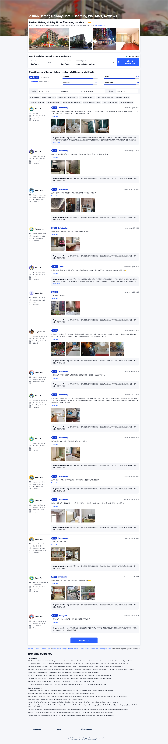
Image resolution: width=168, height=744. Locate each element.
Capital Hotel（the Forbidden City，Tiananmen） (95, 678)
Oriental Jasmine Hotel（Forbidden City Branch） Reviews (46, 693)
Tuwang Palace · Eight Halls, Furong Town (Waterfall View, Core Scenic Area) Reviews (55, 696)
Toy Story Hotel (77, 681)
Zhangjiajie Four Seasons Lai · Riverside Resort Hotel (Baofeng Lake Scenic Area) (53, 678)
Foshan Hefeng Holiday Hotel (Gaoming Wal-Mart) (95, 648)
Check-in (33, 61)
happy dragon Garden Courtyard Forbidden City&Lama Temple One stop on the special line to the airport (61, 675)
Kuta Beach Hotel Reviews (79, 661)
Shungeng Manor (89, 681)
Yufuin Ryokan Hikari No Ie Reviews (60, 672)
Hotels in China (45, 648)
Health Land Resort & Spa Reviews (80, 669)
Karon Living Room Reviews (119, 664)
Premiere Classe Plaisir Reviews (99, 661)
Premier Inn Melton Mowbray (97, 684)
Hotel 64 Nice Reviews (100, 669)
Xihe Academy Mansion (103, 675)
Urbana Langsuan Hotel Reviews (83, 666)
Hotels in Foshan (73, 648)
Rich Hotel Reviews (34, 664)
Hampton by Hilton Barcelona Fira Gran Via (41, 681)
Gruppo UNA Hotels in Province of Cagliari (54, 699)
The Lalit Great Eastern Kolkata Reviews (121, 669)
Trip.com (30, 648)
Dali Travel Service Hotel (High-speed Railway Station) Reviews (48, 669)
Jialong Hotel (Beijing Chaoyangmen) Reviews (80, 693)
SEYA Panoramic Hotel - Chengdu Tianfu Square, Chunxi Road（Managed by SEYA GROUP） (57, 684)
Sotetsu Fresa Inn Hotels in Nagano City (114, 696)
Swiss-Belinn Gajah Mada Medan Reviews (86, 672)
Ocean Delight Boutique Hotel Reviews (96, 664)
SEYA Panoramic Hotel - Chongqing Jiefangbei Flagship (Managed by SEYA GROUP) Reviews (57, 690)
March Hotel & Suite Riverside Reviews (100, 690)
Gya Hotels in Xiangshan (76, 699)
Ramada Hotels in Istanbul (91, 696)
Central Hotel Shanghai (63, 681)
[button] (151, 3)
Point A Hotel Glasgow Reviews (37, 672)
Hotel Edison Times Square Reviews (121, 661)
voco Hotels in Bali (33, 699)
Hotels (37, 648)
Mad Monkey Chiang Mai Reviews (60, 666)
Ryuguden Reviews (116, 666)
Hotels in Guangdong (59, 648)
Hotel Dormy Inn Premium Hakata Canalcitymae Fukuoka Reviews (48, 661)
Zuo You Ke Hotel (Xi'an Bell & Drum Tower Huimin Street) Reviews (62, 664)
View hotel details (99, 25)
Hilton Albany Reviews (102, 666)
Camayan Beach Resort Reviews (38, 666)
